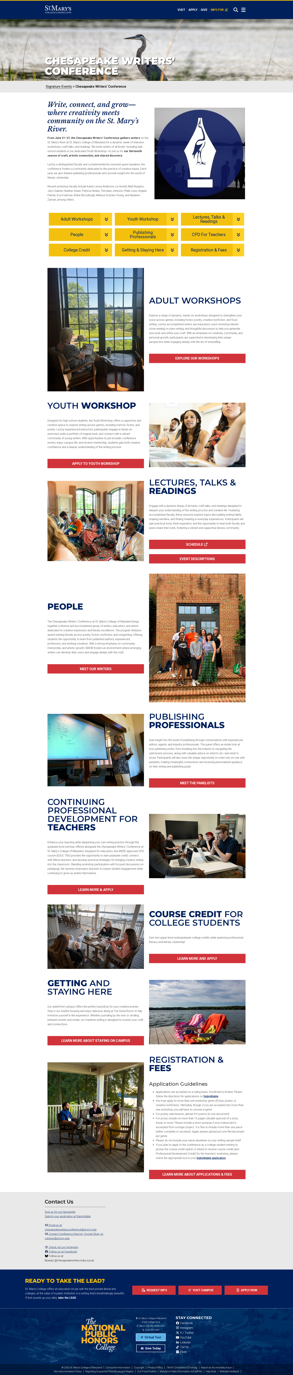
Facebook (186, 1323)
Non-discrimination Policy (68, 1371)
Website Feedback (229, 1371)
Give (204, 10)
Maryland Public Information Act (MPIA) (181, 1371)
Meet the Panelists (197, 783)
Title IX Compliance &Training (181, 1367)
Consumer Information (118, 1367)
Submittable (210, 1096)
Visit (181, 10)
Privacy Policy (155, 1367)
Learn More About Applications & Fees (197, 1174)
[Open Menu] (243, 10)
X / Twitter (186, 1332)
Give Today (152, 1348)
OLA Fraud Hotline (146, 1371)
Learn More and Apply (197, 959)
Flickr (183, 1352)
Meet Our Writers (96, 669)
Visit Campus (202, 1290)
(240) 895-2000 (152, 1330)
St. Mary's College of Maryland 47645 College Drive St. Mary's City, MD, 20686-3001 (151, 1322)
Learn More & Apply (95, 890)
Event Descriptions (197, 559)
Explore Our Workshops (197, 358)
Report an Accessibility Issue (216, 1367)
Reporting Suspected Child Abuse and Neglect (109, 1371)
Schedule (194, 544)
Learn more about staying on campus (95, 1041)
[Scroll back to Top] (285, 1367)
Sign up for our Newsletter (60, 1212)
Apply (193, 10)
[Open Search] (235, 9)
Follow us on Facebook (62, 1251)
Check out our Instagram (63, 1247)
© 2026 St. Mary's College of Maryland (82, 1367)
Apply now (248, 1290)
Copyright (139, 1367)
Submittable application (211, 1158)
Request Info (156, 1290)
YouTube (185, 1337)
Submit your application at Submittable (68, 1216)
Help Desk (211, 1371)
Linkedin (185, 1342)
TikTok (184, 1347)
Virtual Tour (152, 1337)
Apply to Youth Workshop (96, 464)
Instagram (186, 1328)
